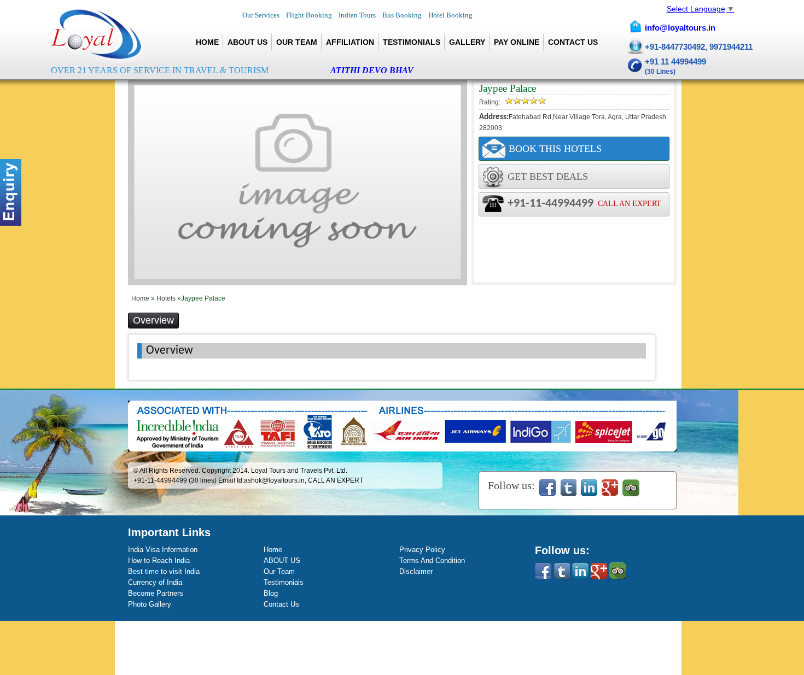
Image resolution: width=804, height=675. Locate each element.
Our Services (260, 15)
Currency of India (155, 582)
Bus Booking (402, 15)
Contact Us (573, 42)
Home (207, 42)
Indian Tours (357, 15)
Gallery (467, 42)
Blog (271, 593)
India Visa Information (162, 549)
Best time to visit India (164, 571)
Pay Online (516, 42)
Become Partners (155, 593)
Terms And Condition (432, 560)
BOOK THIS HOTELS (555, 148)
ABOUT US (247, 42)
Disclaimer (416, 571)
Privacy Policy (422, 549)
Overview (153, 320)
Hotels (166, 298)
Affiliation (350, 42)
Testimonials (411, 42)
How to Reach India (159, 560)
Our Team (296, 42)
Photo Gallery (149, 604)
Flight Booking (309, 15)
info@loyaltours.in (680, 27)
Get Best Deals (548, 176)
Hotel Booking (450, 15)
